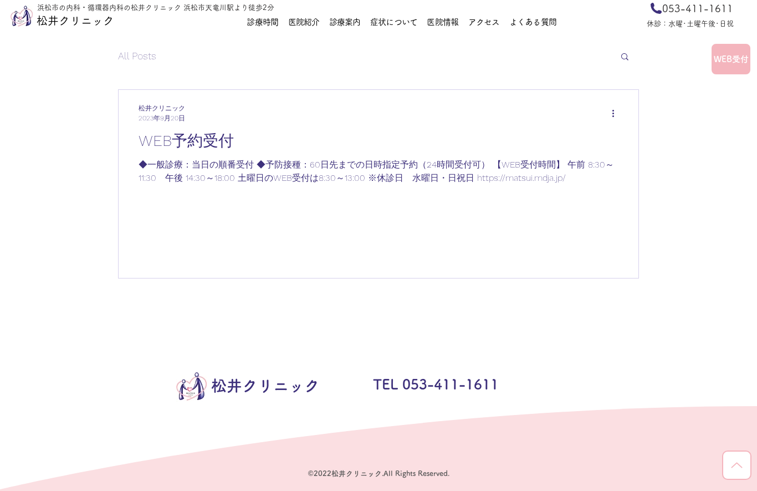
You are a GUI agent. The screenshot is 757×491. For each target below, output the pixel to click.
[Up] (736, 465)
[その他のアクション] (616, 113)
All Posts (137, 56)
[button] (625, 57)
